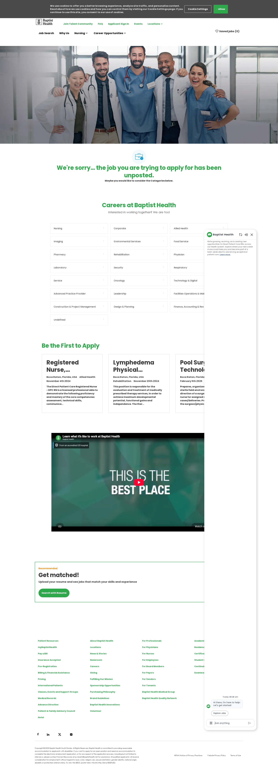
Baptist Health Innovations (105, 704)
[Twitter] (59, 734)
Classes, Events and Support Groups (58, 691)
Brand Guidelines (99, 698)
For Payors (148, 672)
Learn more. (225, 254)
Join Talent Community (78, 24)
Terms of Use (236, 755)
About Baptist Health (101, 640)
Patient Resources (48, 640)
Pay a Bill (42, 653)
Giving (93, 672)
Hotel (41, 717)
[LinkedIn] (48, 734)
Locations (95, 647)
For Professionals (151, 640)
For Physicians (150, 647)
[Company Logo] (44, 21)
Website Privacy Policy (216, 755)
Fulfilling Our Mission (101, 679)
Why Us (64, 33)
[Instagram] (71, 734)
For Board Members (153, 666)
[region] (230, 479)
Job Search (46, 33)
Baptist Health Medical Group (158, 691)
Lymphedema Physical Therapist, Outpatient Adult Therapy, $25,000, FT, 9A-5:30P (135, 366)
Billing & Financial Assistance (54, 672)
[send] (250, 723)
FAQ (100, 24)
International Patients (50, 685)
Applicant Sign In (118, 24)
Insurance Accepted (49, 660)
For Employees (150, 660)
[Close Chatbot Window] (252, 235)
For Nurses (148, 653)
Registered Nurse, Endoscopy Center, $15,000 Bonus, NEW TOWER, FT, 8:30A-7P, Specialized (68, 366)
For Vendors (149, 679)
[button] (198, 9)
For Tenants (149, 685)
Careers (94, 666)
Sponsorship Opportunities (105, 685)
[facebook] (38, 734)
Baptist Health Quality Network (159, 698)
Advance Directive (48, 704)
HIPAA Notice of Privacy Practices (188, 755)
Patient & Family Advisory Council (56, 711)
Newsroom (96, 660)
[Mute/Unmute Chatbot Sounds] (246, 234)
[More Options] (211, 723)
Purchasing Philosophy (102, 691)
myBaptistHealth (47, 647)
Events (138, 24)
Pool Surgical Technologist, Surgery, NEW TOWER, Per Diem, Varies (200, 366)
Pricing (42, 679)
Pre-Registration (47, 666)
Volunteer (95, 711)
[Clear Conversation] (241, 234)
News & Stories (98, 653)
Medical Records (47, 698)
